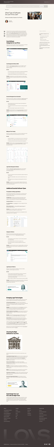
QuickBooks (15, 203)
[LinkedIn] (49, 444)
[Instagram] (48, 444)
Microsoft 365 (17, 206)
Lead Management (6, 411)
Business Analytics (6, 416)
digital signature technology (20, 234)
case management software (14, 65)
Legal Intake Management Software (44, 40)
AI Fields (21, 307)
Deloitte (16, 327)
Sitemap (26, 444)
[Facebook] (44, 444)
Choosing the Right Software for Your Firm (44, 46)
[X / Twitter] (46, 444)
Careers (17, 410)
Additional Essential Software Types (44, 42)
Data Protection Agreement (43, 418)
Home (6, 9)
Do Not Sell (40, 421)
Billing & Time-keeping (7, 418)
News (16, 418)
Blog (8, 9)
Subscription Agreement (42, 411)
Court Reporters (18, 411)
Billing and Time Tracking (43, 39)
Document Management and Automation (43, 37)
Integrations (29, 413)
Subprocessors (41, 416)
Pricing (33, 6)
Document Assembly (7, 421)
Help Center (29, 410)
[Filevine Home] (9, 6)
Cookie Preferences (42, 419)
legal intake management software (15, 168)
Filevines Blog (25, 326)
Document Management (7, 413)
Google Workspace (21, 206)
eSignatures (5, 419)
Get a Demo (41, 6)
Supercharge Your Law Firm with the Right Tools (44, 48)
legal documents (24, 98)
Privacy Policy (41, 413)
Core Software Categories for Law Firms (44, 34)
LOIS (17, 6)
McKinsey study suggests (12, 322)
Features (28, 411)
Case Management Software (8, 410)
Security (40, 410)
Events (17, 413)
